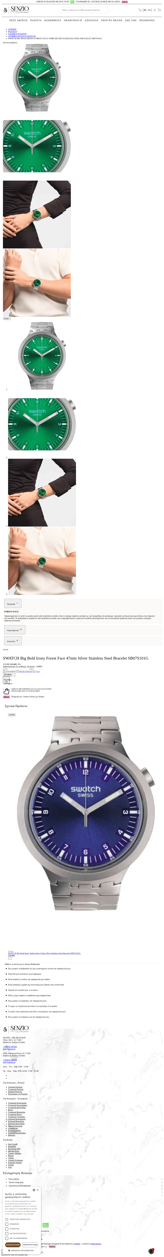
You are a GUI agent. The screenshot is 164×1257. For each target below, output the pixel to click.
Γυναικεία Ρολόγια (15, 1089)
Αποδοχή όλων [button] (13, 1245)
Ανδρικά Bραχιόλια (16, 1121)
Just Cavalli (12, 1144)
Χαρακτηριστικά (13, 630)
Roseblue (76, 1244)
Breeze (11, 1156)
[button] (21, 1250)
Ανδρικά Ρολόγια (17, 34)
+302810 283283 (10, 1047)
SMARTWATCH (73, 20)
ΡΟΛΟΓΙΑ (36, 20)
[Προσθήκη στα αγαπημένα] (10, 958)
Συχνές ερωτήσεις (16, 1196)
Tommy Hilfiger (14, 1153)
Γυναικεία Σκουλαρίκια (17, 1105)
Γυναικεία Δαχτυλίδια (17, 1107)
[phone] (140, 10)
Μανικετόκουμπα (15, 1126)
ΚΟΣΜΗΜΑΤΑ (52, 20)
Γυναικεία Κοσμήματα (17, 1103)
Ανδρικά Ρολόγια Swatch (21, 36)
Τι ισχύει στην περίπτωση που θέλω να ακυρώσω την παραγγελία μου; (37, 1011)
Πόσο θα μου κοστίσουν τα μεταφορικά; (24, 974)
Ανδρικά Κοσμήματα (16, 1119)
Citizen (11, 1158)
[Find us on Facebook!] (9, 1075)
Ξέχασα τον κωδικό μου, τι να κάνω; (23, 990)
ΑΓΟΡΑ (8, 674)
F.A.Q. (38, 671)
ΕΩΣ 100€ (131, 20)
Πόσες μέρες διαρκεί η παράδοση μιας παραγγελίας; (29, 995)
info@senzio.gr (9, 1049)
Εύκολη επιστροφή (25, 671)
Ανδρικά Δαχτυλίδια (16, 1124)
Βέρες (10, 1110)
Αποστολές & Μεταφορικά (20, 1186)
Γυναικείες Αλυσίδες (16, 1117)
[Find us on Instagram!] (9, 1078)
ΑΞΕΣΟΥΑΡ (91, 20)
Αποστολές (11, 641)
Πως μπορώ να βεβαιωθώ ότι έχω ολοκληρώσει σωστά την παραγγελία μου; (39, 968)
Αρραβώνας (13, 1128)
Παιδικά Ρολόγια (15, 1092)
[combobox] (34, 1190)
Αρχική (12, 29)
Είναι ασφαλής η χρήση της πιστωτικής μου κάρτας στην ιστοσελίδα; (36, 985)
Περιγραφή (11, 604)
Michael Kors (13, 1151)
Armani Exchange (15, 1160)
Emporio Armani (15, 1163)
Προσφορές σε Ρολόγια (17, 1094)
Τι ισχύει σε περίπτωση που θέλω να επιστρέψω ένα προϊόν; (32, 1006)
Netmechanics (95, 1244)
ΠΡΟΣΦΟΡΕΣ (147, 20)
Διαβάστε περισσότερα (25, 1214)
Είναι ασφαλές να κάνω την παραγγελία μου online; (29, 979)
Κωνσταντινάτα (14, 1131)
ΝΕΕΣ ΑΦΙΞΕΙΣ (18, 20)
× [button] (37, 1190)
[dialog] (22, 1220)
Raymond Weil (14, 1149)
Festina (11, 1165)
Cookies (12, 1199)
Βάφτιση (11, 1135)
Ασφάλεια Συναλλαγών (18, 1192)
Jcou (10, 1167)
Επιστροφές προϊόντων (18, 1189)
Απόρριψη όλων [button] (30, 1245)
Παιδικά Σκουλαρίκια (17, 1133)
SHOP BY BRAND (111, 20)
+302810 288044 (10, 1060)
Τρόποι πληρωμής (16, 1182)
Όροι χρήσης (14, 1179)
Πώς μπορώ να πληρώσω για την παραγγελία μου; (28, 1017)
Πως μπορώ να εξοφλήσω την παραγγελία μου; (27, 1001)
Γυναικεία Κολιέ (15, 1114)
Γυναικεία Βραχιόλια (16, 1112)
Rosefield (12, 1146)
